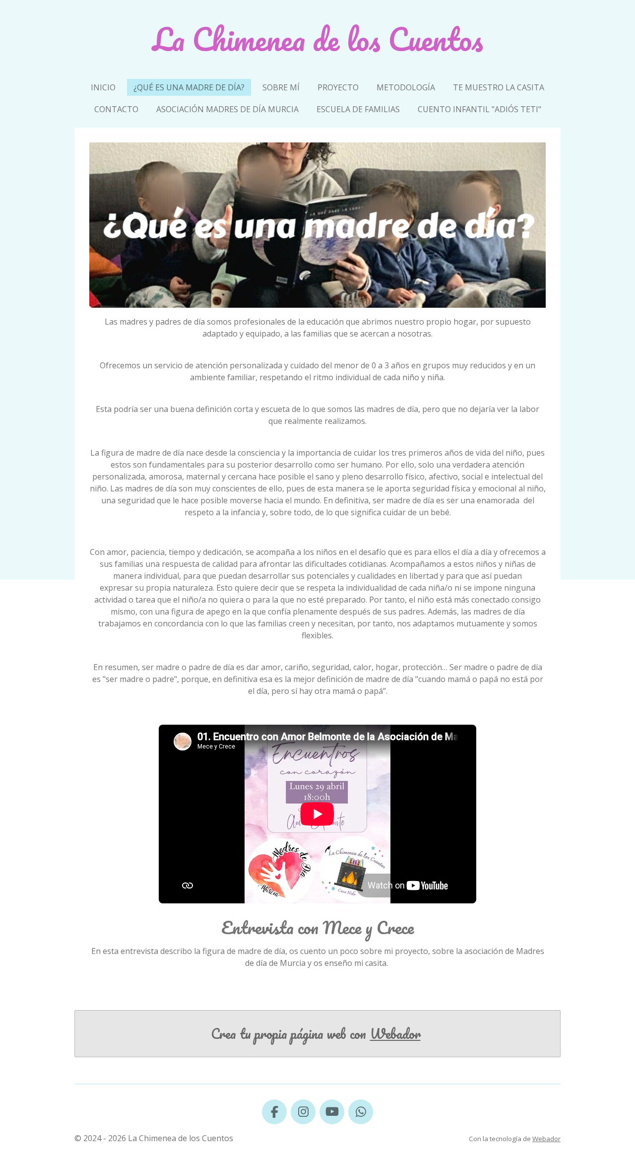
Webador (395, 1033)
